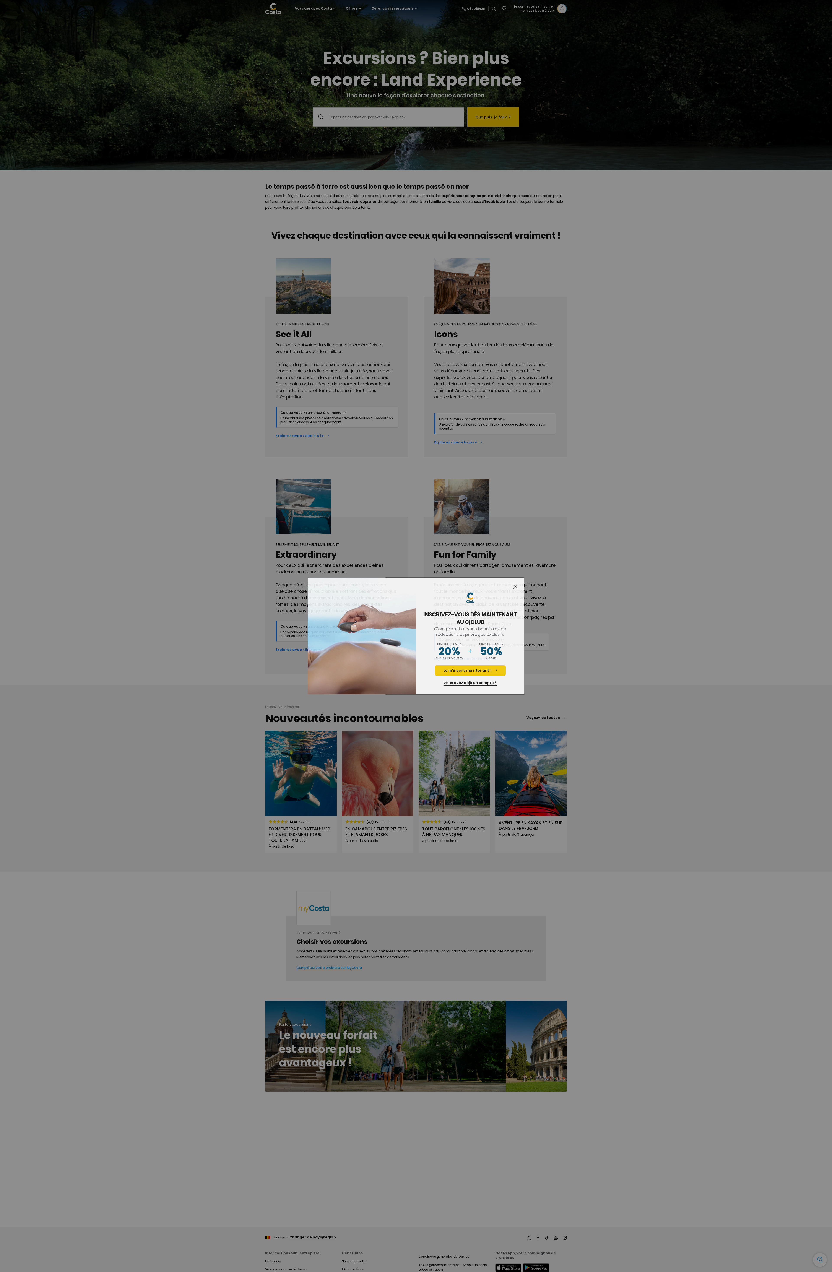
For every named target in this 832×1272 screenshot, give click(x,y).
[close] (515, 587)
